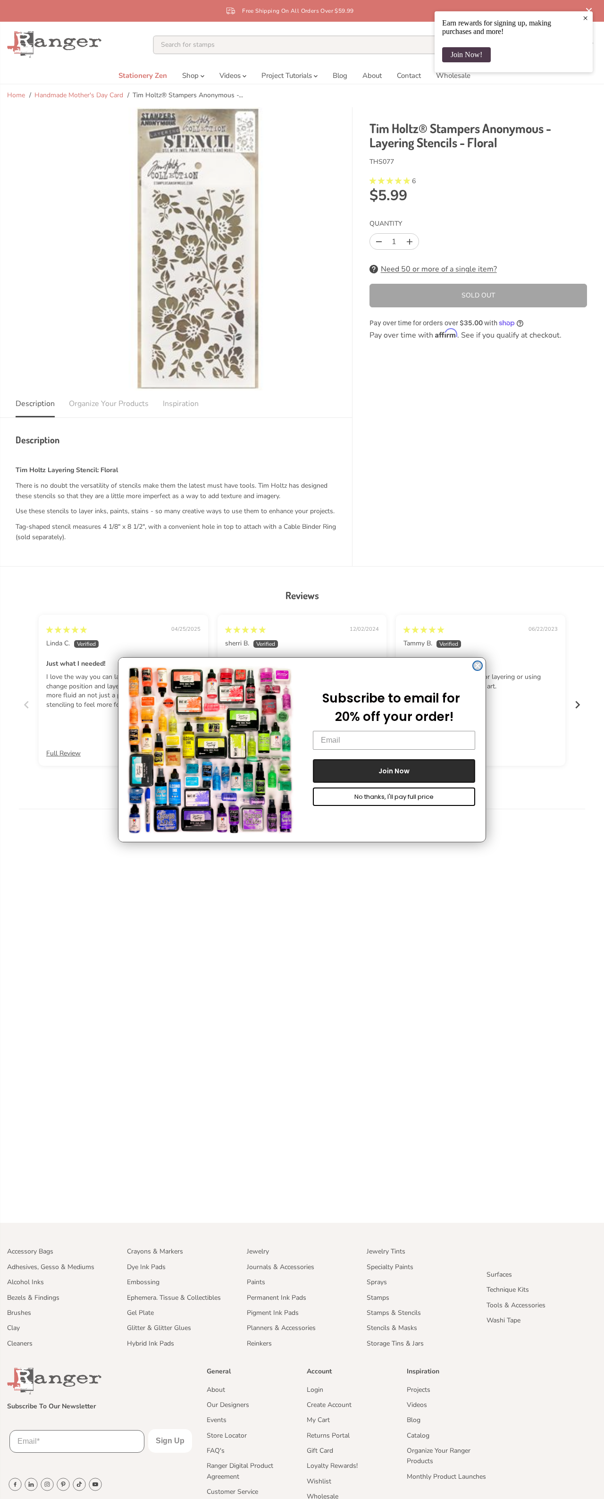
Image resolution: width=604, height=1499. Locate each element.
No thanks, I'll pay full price (394, 796)
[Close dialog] (477, 665)
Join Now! (466, 55)
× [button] (585, 18)
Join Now (394, 770)
